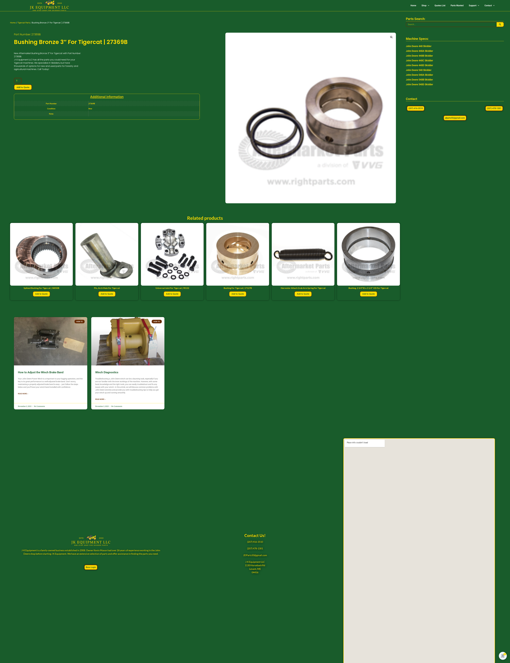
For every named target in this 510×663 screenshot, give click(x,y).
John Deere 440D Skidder (419, 65)
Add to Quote (22, 87)
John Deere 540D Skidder (419, 84)
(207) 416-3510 (255, 541)
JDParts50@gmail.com (255, 555)
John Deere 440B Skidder (419, 55)
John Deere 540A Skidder (419, 74)
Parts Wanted (457, 5)
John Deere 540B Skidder (419, 79)
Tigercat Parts (23, 23)
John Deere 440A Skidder (419, 51)
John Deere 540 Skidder (418, 70)
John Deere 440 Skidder (418, 46)
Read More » (23, 394)
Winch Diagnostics (106, 372)
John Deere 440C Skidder (419, 60)
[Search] (500, 24)
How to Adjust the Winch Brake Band (40, 372)
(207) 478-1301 (255, 548)
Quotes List (440, 5)
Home (413, 5)
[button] (391, 37)
